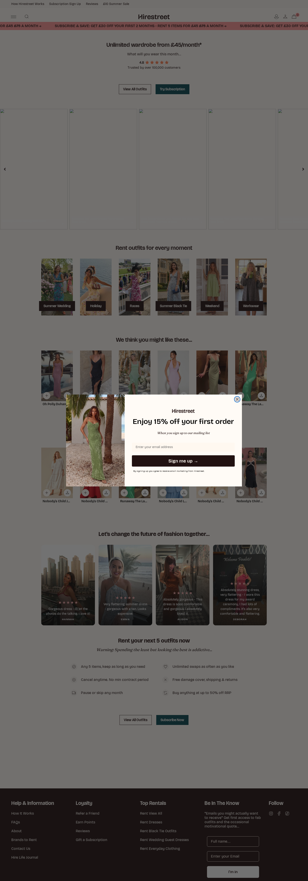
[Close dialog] (237, 399)
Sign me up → (183, 461)
